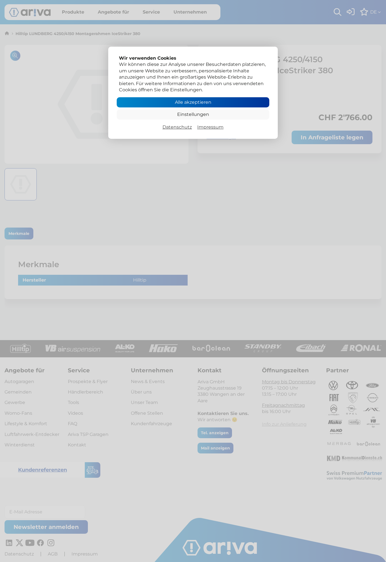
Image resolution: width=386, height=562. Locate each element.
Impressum (210, 127)
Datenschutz (177, 127)
